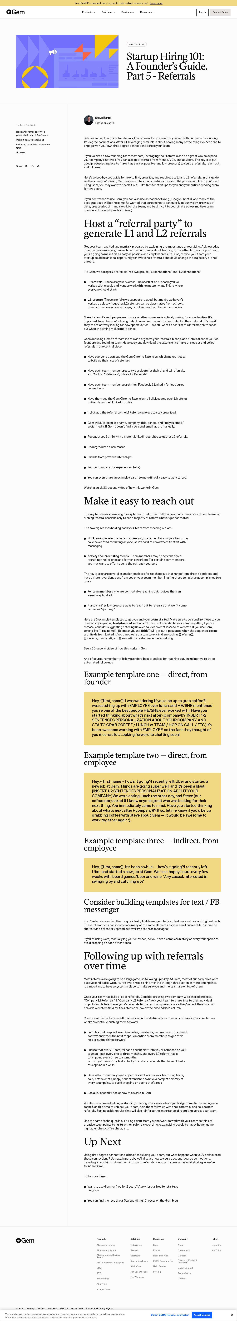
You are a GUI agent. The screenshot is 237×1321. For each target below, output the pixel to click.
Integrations (103, 1289)
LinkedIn (216, 1245)
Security (52, 1308)
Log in (202, 12)
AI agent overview (106, 1245)
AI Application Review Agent (108, 1256)
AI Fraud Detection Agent (110, 1263)
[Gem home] (15, 11)
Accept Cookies (202, 1315)
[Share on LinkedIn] (32, 166)
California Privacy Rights (99, 1308)
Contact (182, 1279)
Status (19, 1308)
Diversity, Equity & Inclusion (187, 1261)
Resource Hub (160, 1256)
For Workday (137, 1277)
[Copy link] (38, 166)
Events (156, 1250)
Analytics (102, 1284)
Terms (41, 1308)
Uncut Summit (185, 1268)
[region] (118, 1315)
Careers (182, 1256)
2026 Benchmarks (163, 1261)
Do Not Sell (77, 1308)
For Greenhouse (139, 1272)
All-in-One (135, 1266)
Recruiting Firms (139, 1261)
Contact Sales (220, 12)
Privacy (31, 1308)
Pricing (157, 1272)
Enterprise (136, 1245)
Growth (134, 1250)
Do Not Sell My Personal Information (170, 1315)
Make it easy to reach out (30, 139)
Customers (128, 12)
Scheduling (103, 1279)
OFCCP (64, 1308)
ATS (99, 1273)
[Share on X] (26, 166)
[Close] (231, 1315)
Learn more (156, 3)
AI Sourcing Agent (106, 1250)
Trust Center (185, 1273)
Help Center (159, 1266)
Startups (135, 1256)
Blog (155, 1245)
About (181, 1245)
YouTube (216, 1250)
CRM (99, 1268)
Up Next (20, 152)
